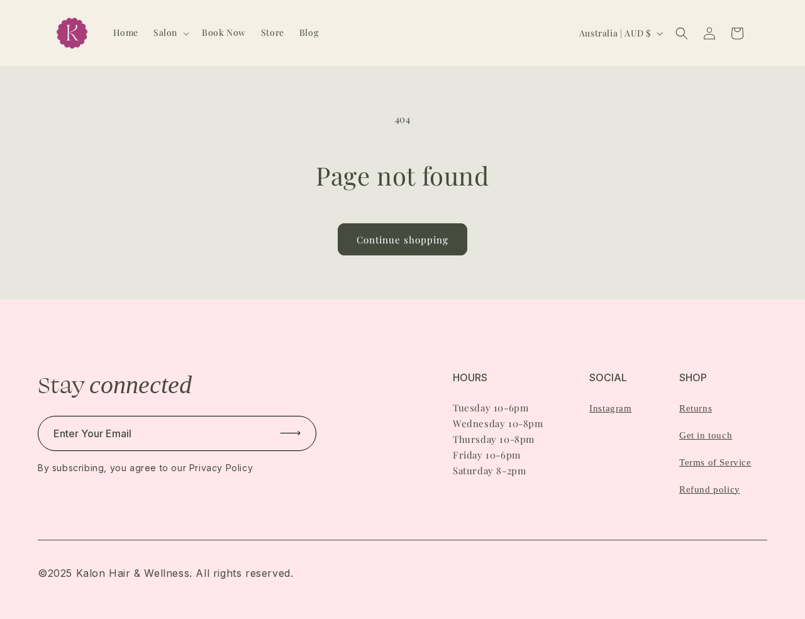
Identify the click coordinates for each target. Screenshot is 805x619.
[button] (170, 33)
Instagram (610, 408)
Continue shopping (402, 239)
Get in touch (705, 435)
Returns (695, 408)
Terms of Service (715, 462)
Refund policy (709, 489)
